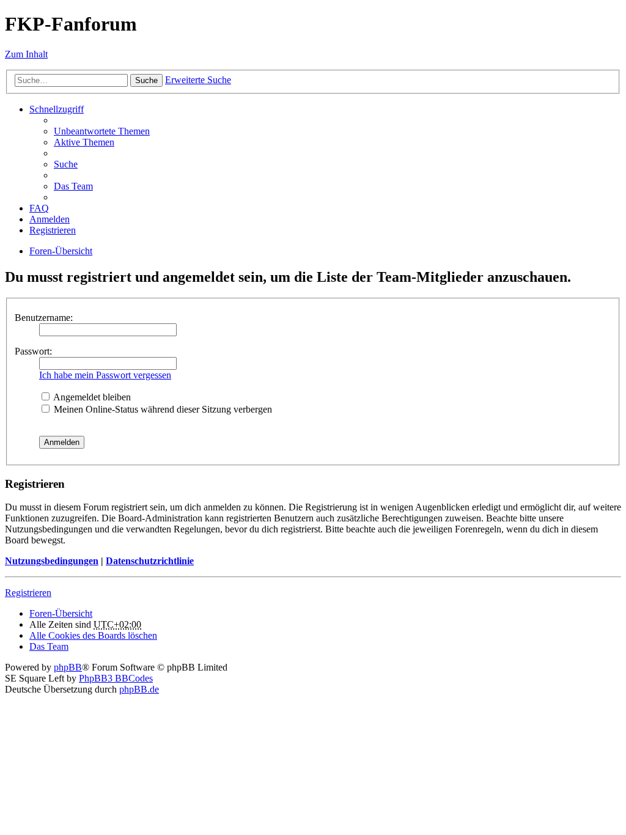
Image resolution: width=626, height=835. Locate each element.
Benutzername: (44, 317)
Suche (146, 80)
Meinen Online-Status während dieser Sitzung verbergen (161, 409)
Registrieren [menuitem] (52, 230)
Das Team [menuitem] (73, 186)
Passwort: (33, 351)
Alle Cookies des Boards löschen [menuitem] (93, 635)
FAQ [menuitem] (39, 208)
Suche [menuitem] (66, 164)
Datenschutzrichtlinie (150, 561)
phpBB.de (139, 689)
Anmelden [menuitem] (49, 219)
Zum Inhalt (26, 54)
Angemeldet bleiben (91, 397)
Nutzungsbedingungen (51, 561)
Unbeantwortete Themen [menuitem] (102, 131)
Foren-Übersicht (60, 613)
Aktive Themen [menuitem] (84, 142)
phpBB (68, 667)
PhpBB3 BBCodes (116, 678)
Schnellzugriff (56, 109)
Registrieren (28, 592)
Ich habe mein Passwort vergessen (105, 375)
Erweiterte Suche (198, 80)
